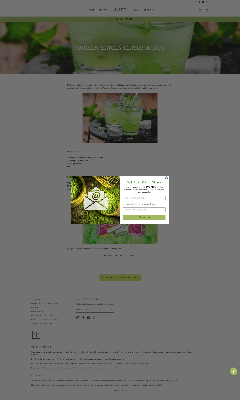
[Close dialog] (166, 178)
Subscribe (144, 217)
